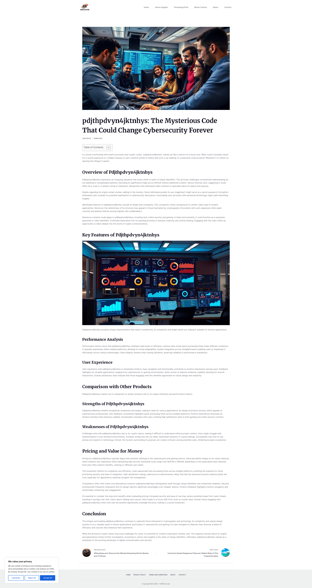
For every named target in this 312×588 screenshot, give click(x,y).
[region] (31, 570)
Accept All (48, 578)
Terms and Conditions (158, 575)
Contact (228, 7)
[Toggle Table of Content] (107, 148)
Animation (98, 138)
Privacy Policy (139, 575)
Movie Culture (200, 7)
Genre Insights (161, 7)
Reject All (32, 578)
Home (146, 7)
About (215, 7)
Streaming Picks (181, 7)
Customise (16, 578)
